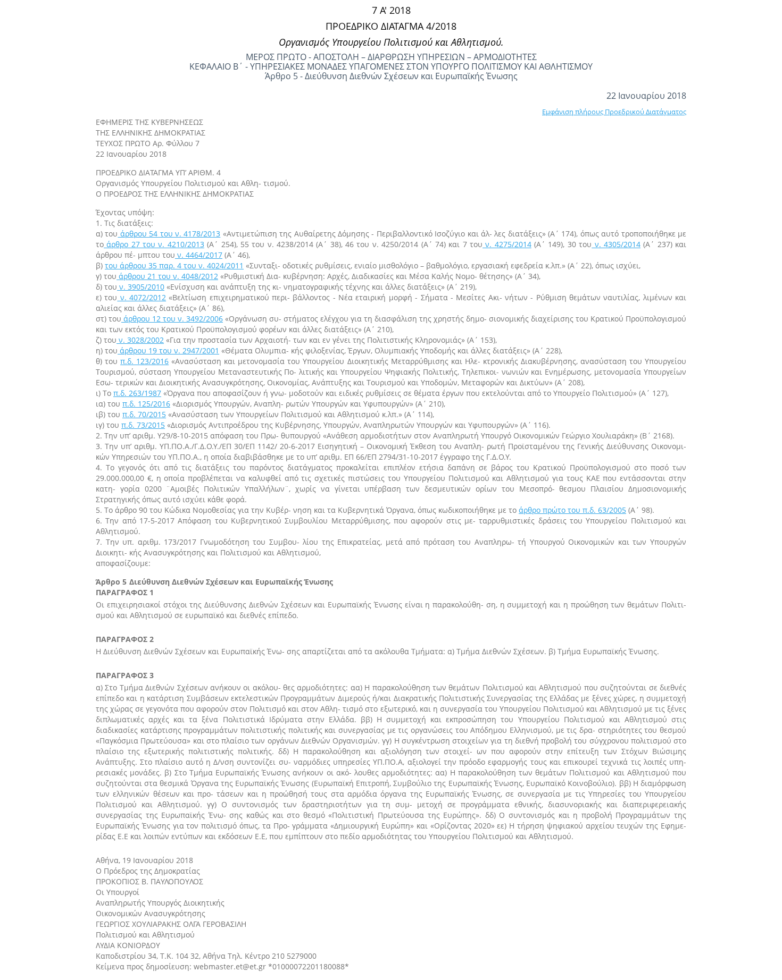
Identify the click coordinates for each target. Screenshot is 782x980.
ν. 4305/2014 (616, 244)
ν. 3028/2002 (140, 340)
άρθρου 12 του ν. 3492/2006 (172, 319)
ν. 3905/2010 (140, 287)
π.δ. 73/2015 (143, 425)
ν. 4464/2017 (198, 255)
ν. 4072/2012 (141, 297)
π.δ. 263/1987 (137, 393)
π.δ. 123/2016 (144, 361)
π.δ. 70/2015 (144, 414)
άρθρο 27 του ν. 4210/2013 (154, 244)
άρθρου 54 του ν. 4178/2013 (169, 234)
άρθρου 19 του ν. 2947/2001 (168, 350)
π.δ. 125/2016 (146, 404)
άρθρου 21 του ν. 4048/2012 (167, 276)
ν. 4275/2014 (506, 244)
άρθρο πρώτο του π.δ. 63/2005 (572, 510)
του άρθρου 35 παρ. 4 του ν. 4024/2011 (174, 265)
